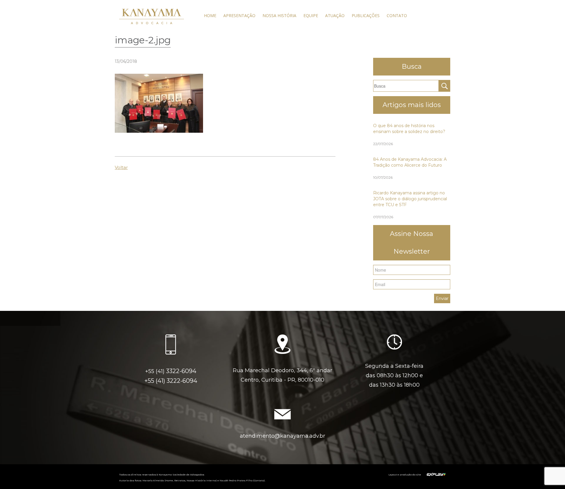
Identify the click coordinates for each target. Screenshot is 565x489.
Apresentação (239, 15)
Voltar (121, 167)
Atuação (335, 15)
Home (210, 15)
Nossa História (279, 15)
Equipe (310, 15)
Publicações (366, 15)
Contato (397, 15)
